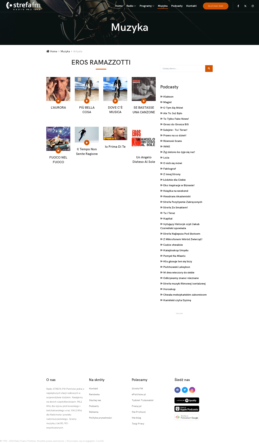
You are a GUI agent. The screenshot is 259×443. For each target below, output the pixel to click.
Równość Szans (172, 141)
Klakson (168, 96)
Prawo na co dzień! (174, 135)
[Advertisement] (179, 333)
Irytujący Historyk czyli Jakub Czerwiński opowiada (179, 226)
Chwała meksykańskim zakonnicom (185, 294)
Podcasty (177, 5)
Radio (129, 5)
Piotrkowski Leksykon (176, 267)
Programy (146, 5)
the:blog (136, 417)
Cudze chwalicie (173, 244)
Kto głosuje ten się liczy (177, 261)
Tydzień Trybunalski (142, 400)
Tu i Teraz (169, 213)
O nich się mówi (172, 163)
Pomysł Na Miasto (174, 256)
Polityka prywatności (100, 417)
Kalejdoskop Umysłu (175, 250)
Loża (166, 157)
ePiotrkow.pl (139, 394)
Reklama (93, 412)
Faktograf (169, 168)
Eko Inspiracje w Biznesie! (179, 185)
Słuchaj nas (95, 400)
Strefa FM (137, 388)
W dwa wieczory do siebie (178, 272)
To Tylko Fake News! (176, 118)
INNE (166, 146)
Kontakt (191, 5)
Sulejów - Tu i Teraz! (175, 130)
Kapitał (167, 218)
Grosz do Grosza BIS (176, 124)
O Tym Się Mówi (173, 107)
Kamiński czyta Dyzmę (177, 300)
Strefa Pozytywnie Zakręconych (182, 202)
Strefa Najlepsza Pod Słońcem (181, 233)
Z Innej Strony (171, 174)
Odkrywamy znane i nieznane (181, 278)
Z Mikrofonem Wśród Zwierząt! (182, 239)
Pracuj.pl (136, 406)
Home (119, 5)
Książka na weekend (175, 191)
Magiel (167, 102)
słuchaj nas (215, 6)
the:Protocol (139, 412)
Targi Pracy (138, 423)
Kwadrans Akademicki (177, 196)
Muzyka (163, 5)
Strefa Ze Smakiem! (175, 207)
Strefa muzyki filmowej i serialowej (184, 283)
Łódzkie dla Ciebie (174, 179)
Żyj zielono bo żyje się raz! (179, 152)
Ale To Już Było (172, 113)
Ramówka (94, 394)
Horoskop (169, 289)
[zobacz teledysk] (59, 101)
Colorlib (100, 441)
